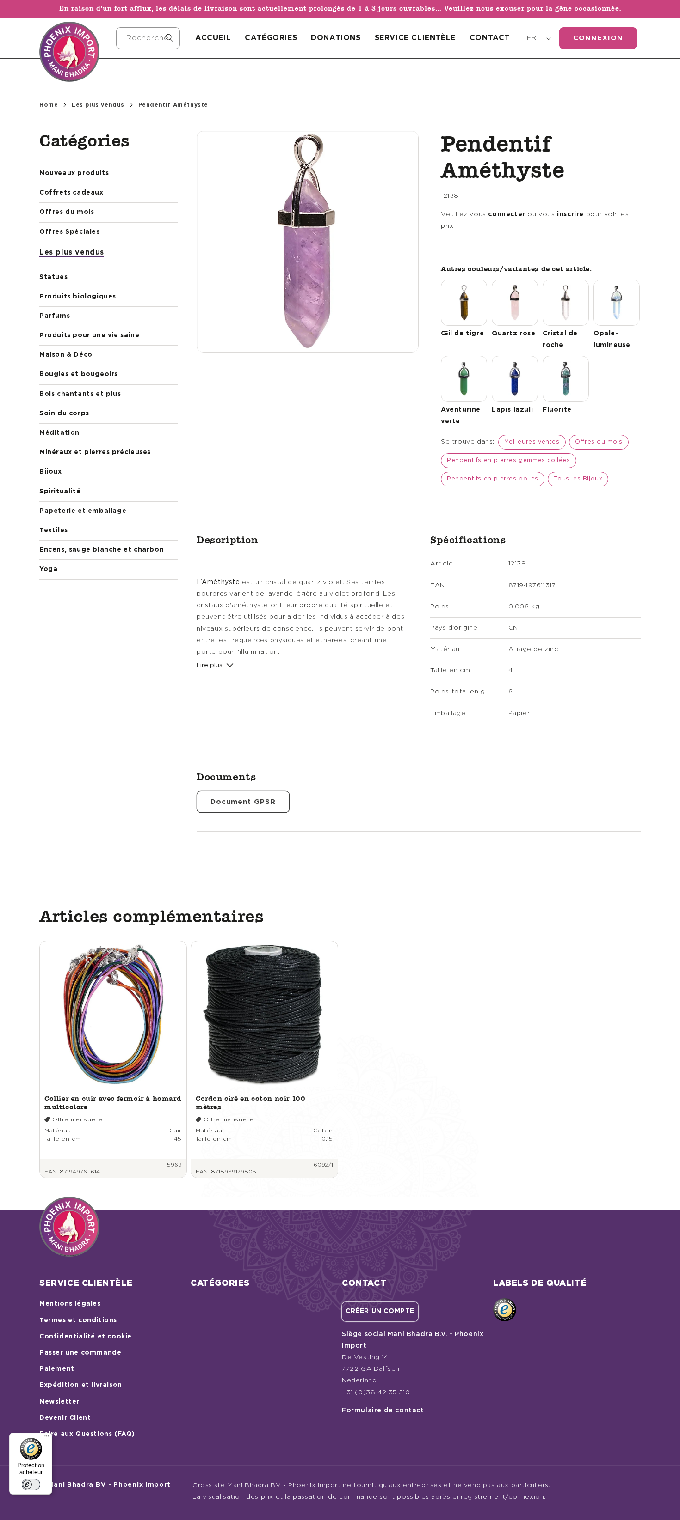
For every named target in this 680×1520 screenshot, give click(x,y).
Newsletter (59, 1401)
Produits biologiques (77, 296)
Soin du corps (64, 413)
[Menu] (46, 1438)
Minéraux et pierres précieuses (95, 452)
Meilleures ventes (532, 442)
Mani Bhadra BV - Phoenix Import (109, 1485)
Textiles (53, 530)
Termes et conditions (78, 1320)
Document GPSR (243, 801)
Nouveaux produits (74, 173)
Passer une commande (80, 1353)
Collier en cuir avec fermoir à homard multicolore (112, 1102)
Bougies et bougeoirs (78, 374)
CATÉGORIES (271, 38)
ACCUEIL (213, 38)
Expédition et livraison (80, 1385)
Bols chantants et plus (80, 394)
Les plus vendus (98, 105)
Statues (53, 277)
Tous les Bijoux (578, 479)
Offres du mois (66, 212)
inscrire (570, 214)
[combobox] (148, 38)
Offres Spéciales (69, 232)
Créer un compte (380, 1311)
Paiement (56, 1369)
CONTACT (490, 38)
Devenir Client (65, 1418)
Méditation (59, 433)
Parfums (54, 316)
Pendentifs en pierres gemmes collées (508, 460)
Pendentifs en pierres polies (492, 479)
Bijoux (50, 471)
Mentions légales (70, 1304)
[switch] (31, 1484)
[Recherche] (169, 38)
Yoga (48, 569)
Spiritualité (59, 491)
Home (48, 105)
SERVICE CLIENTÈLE (415, 38)
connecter (506, 214)
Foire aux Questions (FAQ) (87, 1434)
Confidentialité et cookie (85, 1336)
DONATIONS (335, 38)
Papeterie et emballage (82, 511)
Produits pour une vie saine (89, 335)
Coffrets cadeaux (71, 192)
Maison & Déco (66, 355)
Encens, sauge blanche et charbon (101, 550)
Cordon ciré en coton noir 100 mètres (250, 1102)
